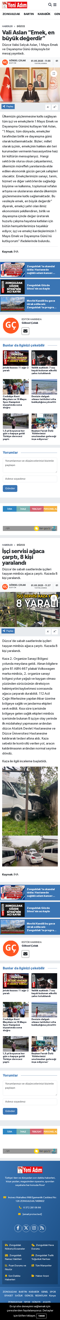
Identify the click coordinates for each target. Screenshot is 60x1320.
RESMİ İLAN (41, 1295)
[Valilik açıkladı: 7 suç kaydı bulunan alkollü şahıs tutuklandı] (44, 358)
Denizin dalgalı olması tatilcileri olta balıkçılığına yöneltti (44, 399)
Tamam (41, 1316)
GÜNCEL (29, 1295)
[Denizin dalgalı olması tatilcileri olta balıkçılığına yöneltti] (44, 386)
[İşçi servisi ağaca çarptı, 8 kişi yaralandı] (30, 609)
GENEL (44, 1292)
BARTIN (29, 14)
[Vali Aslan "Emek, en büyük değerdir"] (30, 85)
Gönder (10, 488)
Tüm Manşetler (43, 1265)
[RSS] (42, 1228)
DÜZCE (21, 26)
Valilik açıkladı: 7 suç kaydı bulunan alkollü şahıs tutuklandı (44, 371)
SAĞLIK (19, 1295)
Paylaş (9, 106)
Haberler (7, 26)
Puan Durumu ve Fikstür (15, 1267)
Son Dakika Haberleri (12, 1278)
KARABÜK (44, 14)
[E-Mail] (25, 331)
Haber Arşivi (42, 1276)
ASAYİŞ (47, 1302)
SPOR (53, 1292)
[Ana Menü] (54, 4)
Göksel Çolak (30, 323)
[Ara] (50, 4)
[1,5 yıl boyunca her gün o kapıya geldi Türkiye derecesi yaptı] (16, 421)
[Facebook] (18, 1228)
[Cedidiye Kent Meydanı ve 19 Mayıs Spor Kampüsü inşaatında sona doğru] (16, 386)
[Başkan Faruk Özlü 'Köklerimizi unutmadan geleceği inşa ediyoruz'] (44, 421)
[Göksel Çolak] (11, 325)
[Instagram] (34, 1228)
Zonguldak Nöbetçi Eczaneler (15, 1247)
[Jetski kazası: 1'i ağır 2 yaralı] (16, 358)
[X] (26, 1228)
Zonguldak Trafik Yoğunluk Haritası (43, 1257)
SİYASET (8, 1295)
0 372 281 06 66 (32, 1207)
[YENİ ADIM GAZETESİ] (14, 5)
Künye (52, 1295)
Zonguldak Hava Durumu (43, 1247)
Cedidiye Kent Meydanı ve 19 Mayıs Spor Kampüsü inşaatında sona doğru (14, 402)
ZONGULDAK (11, 14)
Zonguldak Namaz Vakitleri (13, 1257)
